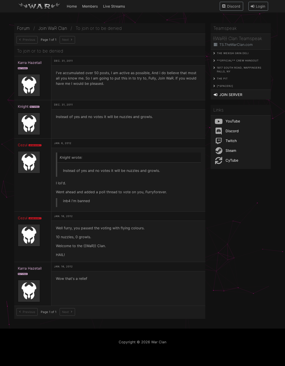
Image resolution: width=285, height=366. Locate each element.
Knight (23, 106)
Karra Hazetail (30, 62)
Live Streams (114, 6)
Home (72, 6)
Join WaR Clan (52, 28)
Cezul (22, 145)
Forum (23, 28)
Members (90, 6)
